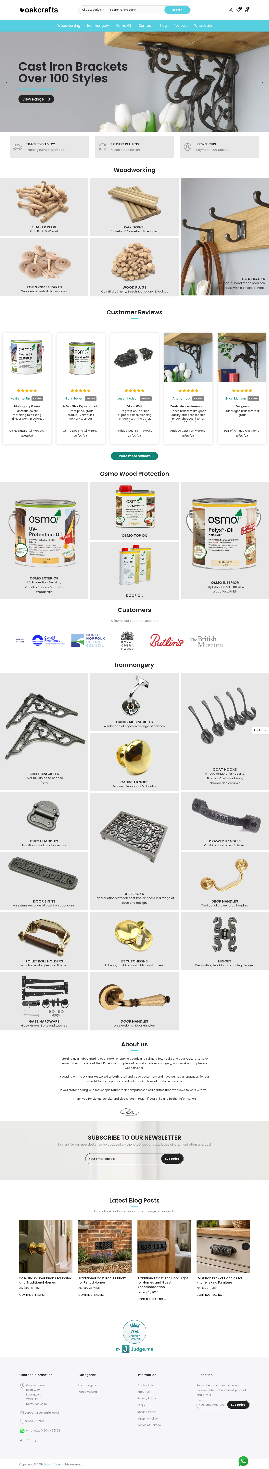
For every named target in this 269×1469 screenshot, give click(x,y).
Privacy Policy (146, 1398)
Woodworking (68, 25)
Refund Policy (146, 1412)
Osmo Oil (124, 25)
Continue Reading (32, 1295)
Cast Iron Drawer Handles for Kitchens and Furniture (219, 1280)
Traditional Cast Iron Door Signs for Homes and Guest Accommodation (162, 1282)
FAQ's (141, 1405)
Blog (163, 25)
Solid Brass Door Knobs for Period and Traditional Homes (45, 1280)
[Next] (262, 82)
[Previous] (7, 82)
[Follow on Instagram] (28, 1440)
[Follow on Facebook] (21, 1440)
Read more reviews (134, 456)
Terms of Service (149, 1425)
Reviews (180, 25)
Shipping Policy (147, 1419)
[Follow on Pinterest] (36, 1440)
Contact (145, 25)
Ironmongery (98, 25)
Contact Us (145, 1385)
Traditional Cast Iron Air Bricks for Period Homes (102, 1280)
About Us (143, 1392)
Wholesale (203, 25)
